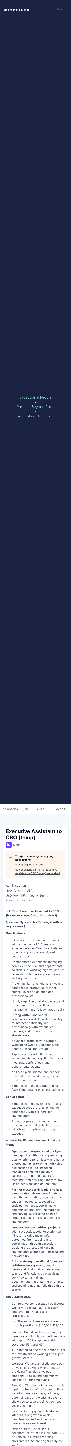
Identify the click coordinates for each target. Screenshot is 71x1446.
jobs (26, 809)
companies (10, 809)
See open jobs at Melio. (29, 864)
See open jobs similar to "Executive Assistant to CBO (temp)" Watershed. (37, 871)
